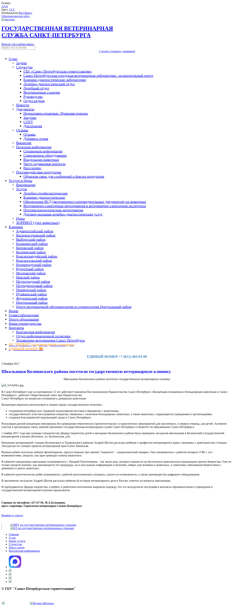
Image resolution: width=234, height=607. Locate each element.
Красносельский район (34, 260)
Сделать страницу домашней (117, 51)
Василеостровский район (35, 235)
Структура (15, 544)
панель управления (13, 599)
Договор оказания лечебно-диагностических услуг (63, 214)
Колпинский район (31, 252)
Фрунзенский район (32, 298)
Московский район (31, 273)
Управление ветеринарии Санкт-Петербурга (50, 340)
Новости (22, 105)
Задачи (21, 63)
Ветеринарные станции (41, 92)
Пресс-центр (16, 547)
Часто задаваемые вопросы (44, 164)
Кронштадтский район (33, 265)
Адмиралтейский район (34, 231)
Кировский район (30, 248)
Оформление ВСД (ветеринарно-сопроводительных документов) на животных (84, 202)
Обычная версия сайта (15, 16)
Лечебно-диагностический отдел (49, 84)
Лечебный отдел (36, 88)
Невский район (28, 277)
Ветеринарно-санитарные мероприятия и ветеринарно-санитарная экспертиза (84, 206)
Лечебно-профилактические (45, 193)
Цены (20, 218)
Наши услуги (17, 540)
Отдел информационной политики (43, 336)
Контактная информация (35, 332)
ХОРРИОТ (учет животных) (38, 223)
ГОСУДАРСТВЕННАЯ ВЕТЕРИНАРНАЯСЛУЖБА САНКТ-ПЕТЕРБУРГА (57, 31)
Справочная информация (42, 151)
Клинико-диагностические (44, 197)
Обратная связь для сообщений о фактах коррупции (63, 176)
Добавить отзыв (35, 138)
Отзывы (29, 134)
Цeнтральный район (32, 302)
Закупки (29, 117)
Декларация (32, 126)
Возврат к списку (12, 515)
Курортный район (30, 269)
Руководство (33, 96)
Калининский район (32, 244)
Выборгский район (31, 239)
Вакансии (23, 143)
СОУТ (28, 122)
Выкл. (28, 12)
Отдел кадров (33, 101)
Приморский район (31, 290)
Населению (32, 168)
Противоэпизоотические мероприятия (53, 210)
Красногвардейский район (36, 256)
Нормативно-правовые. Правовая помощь (55, 113)
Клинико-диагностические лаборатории (54, 80)
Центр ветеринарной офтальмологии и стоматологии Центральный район (73, 307)
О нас (12, 537)
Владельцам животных (41, 160)
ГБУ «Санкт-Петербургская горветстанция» (57, 71)
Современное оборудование (45, 155)
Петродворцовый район (34, 286)
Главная (14, 534)
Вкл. (22, 12)
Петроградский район (33, 281)
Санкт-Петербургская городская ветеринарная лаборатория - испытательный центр (88, 75)
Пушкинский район (31, 294)
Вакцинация (25, 185)
